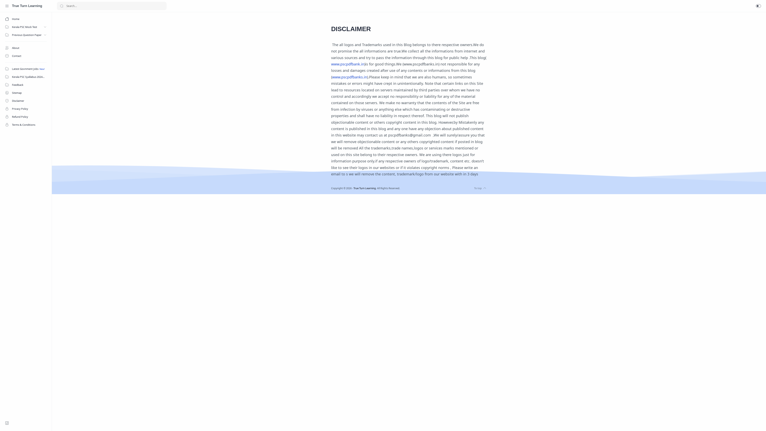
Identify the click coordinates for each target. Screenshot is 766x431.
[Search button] (61, 6)
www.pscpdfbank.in (347, 64)
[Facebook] (7, 423)
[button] (758, 6)
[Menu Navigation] (7, 6)
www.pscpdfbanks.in (349, 77)
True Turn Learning (27, 6)
